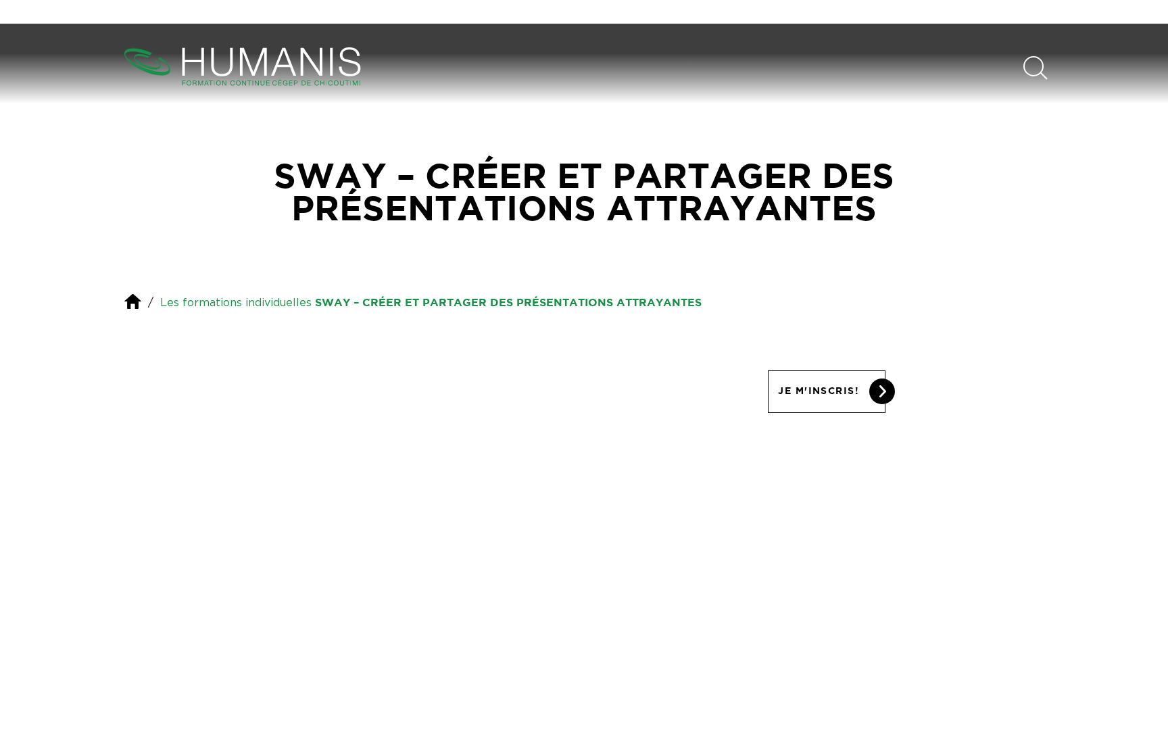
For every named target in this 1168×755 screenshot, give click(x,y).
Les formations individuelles (236, 302)
